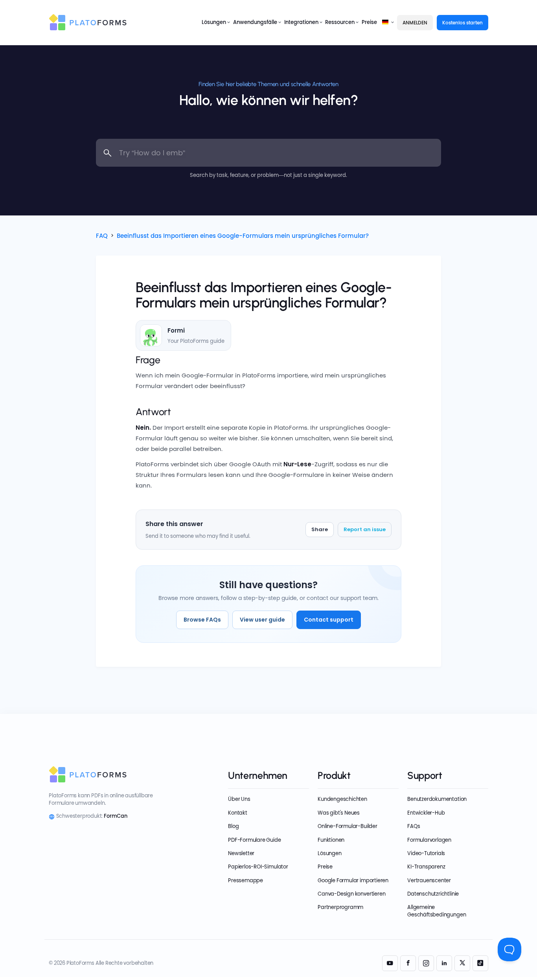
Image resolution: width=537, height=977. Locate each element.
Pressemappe (245, 880)
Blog (233, 826)
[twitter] (462, 963)
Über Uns (239, 799)
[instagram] (426, 963)
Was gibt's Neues (339, 813)
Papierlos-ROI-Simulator (258, 866)
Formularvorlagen (429, 840)
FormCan (115, 816)
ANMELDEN (415, 22)
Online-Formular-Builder (347, 826)
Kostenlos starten (462, 22)
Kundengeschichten (342, 799)
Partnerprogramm (340, 907)
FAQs (413, 826)
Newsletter (241, 853)
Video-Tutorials (426, 853)
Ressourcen (340, 22)
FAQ (102, 236)
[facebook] (408, 963)
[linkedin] (444, 963)
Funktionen (331, 840)
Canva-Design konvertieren (351, 894)
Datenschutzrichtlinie (433, 894)
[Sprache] (386, 22)
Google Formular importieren (353, 880)
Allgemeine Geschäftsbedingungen (436, 910)
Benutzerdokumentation (437, 799)
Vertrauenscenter (429, 880)
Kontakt (237, 813)
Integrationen (301, 22)
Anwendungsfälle (255, 22)
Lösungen (214, 22)
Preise (369, 22)
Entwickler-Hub (426, 813)
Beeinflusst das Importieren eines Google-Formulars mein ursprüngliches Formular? (243, 236)
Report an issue (365, 529)
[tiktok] (480, 963)
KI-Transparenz (426, 866)
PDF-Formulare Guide (254, 840)
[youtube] (390, 963)
